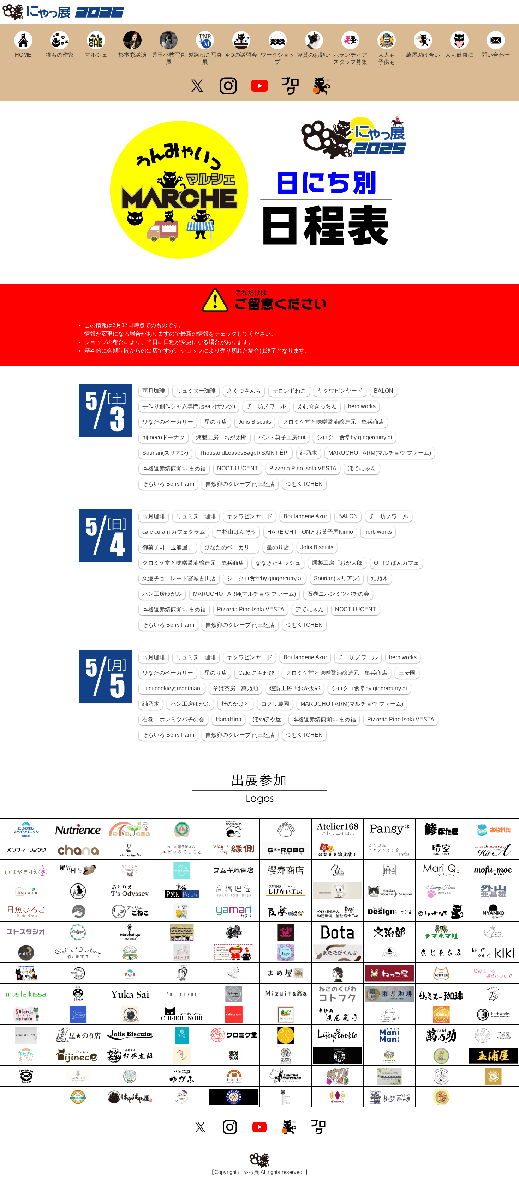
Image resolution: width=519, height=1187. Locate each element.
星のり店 (215, 422)
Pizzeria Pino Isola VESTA (302, 468)
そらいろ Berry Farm (168, 484)
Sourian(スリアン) (165, 453)
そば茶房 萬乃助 (235, 688)
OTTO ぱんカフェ (396, 563)
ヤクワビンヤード (340, 391)
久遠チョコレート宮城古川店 (179, 578)
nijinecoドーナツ (163, 437)
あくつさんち (244, 391)
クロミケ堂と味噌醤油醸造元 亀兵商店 (333, 422)
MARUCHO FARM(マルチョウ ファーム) (379, 453)
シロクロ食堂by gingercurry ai (354, 437)
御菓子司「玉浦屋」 (167, 547)
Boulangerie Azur (305, 516)
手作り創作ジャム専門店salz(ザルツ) (188, 406)
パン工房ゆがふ (162, 594)
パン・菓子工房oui (281, 437)
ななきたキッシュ (277, 563)
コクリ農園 (275, 704)
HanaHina (228, 719)
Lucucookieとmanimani (172, 688)
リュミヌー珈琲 (196, 391)
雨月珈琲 (153, 391)
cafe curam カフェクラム (173, 532)
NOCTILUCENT (237, 468)
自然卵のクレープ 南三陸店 (240, 484)
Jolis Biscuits (254, 422)
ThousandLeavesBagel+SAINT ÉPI (244, 453)
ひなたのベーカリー (167, 422)
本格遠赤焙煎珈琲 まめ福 (174, 468)
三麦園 (407, 673)
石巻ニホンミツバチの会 (338, 594)
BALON (383, 391)
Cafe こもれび (256, 673)
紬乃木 (308, 453)
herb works (362, 406)
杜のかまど (235, 704)
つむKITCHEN (304, 484)
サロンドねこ (289, 391)
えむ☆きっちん (317, 406)
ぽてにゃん (362, 468)
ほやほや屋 (267, 719)
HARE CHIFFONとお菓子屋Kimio (310, 532)
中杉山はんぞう (236, 532)
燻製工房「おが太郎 (221, 437)
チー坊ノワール (266, 406)
